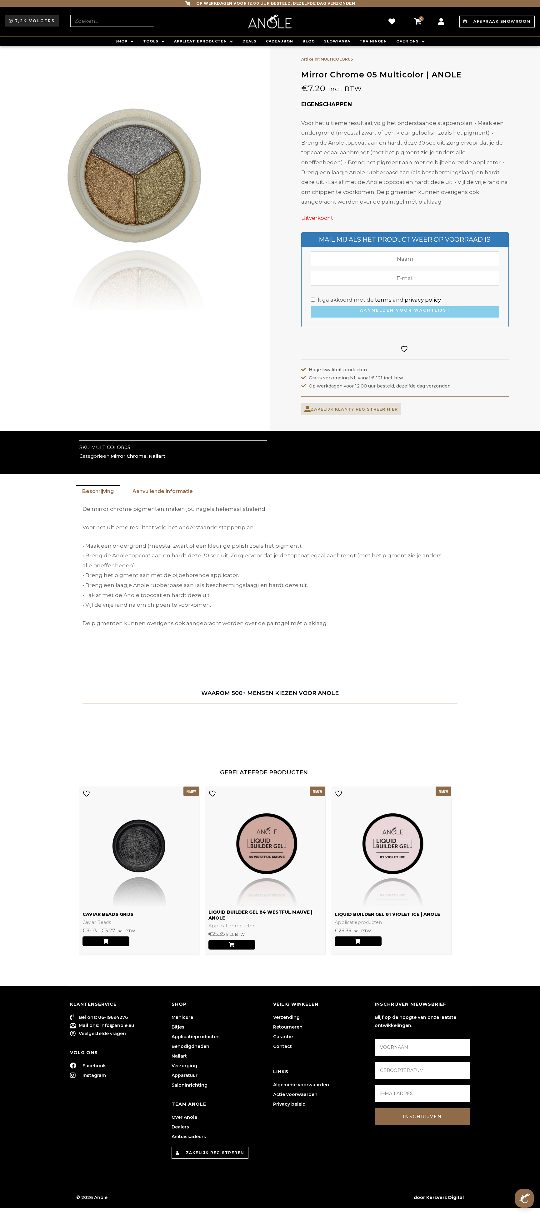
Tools (150, 41)
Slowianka (337, 41)
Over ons (407, 41)
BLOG (308, 41)
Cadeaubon (279, 41)
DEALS (249, 41)
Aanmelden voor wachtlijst (405, 310)
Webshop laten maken (385, 1197)
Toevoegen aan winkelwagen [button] (231, 945)
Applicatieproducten (200, 41)
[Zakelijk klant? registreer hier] (307, 409)
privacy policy (423, 300)
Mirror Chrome (129, 456)
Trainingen (373, 41)
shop (121, 41)
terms (383, 300)
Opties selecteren (105, 941)
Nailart (157, 456)
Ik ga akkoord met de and (378, 300)
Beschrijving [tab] (98, 491)
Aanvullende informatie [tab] (162, 491)
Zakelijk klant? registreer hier (354, 409)
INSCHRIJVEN (422, 1116)
